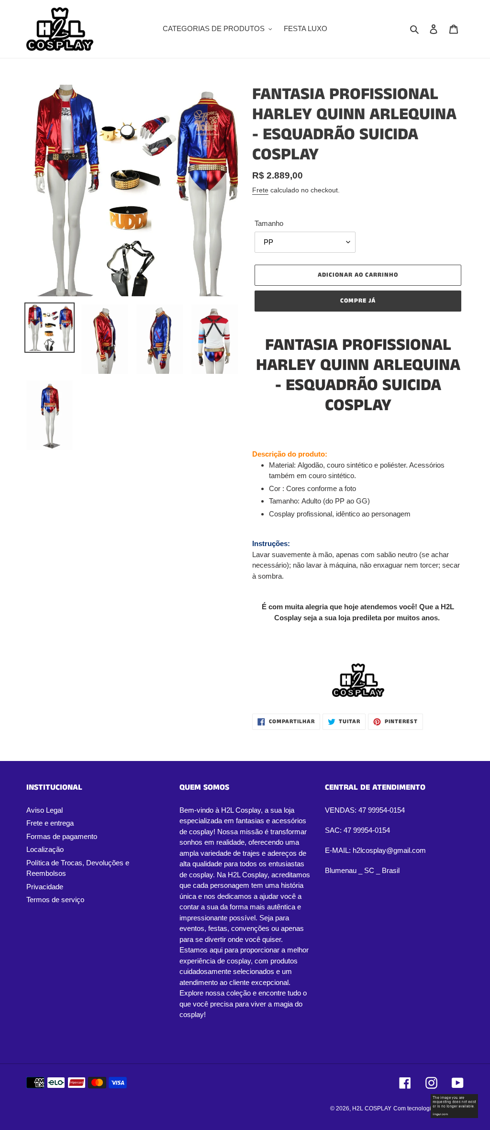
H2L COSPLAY (371, 1108)
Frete (260, 190)
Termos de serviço (55, 899)
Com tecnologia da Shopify (428, 1108)
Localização (45, 849)
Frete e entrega (50, 823)
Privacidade (44, 887)
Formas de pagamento (61, 836)
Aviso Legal (44, 810)
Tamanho (269, 223)
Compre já (358, 300)
